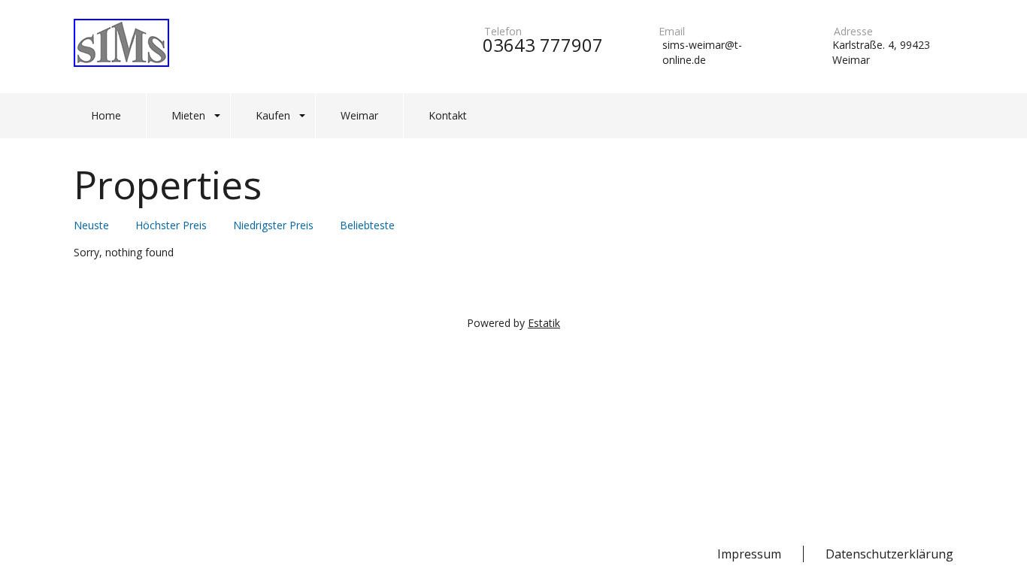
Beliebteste (367, 225)
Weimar (359, 115)
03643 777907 (543, 44)
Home (106, 115)
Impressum (749, 554)
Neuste (91, 225)
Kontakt (448, 115)
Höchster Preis (171, 225)
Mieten (188, 115)
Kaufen (273, 115)
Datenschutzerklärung (889, 554)
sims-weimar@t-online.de (702, 52)
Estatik (544, 323)
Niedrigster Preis (273, 225)
